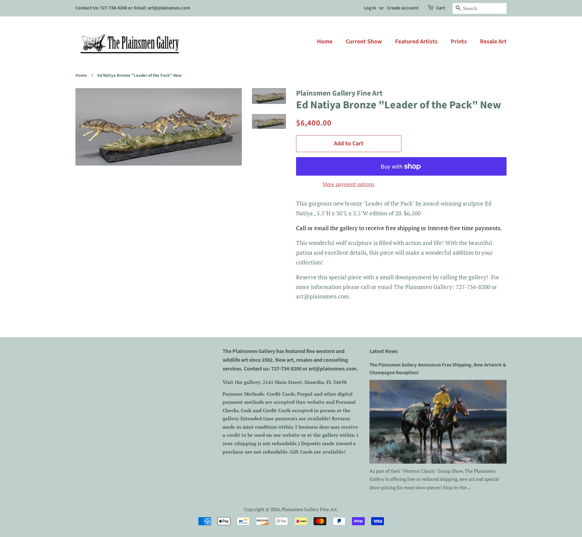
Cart (440, 8)
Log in (370, 8)
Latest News (383, 351)
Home (324, 41)
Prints (459, 41)
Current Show (364, 41)
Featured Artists (416, 41)
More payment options (349, 184)
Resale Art (493, 41)
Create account (402, 8)
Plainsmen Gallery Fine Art (309, 509)
